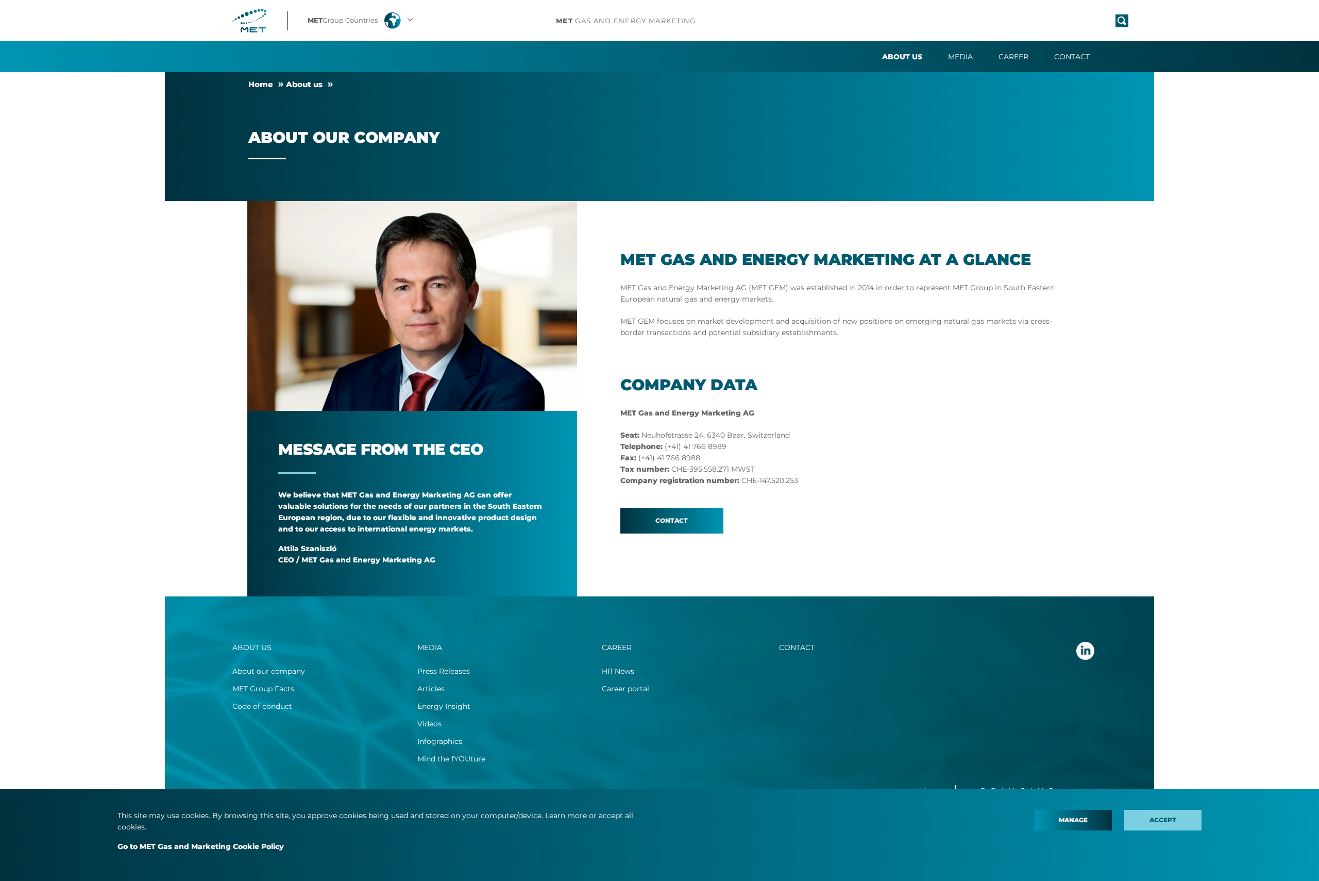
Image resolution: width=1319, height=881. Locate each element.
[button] (361, 20)
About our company (268, 671)
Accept (1162, 820)
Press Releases (443, 671)
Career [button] (1013, 56)
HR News (618, 671)
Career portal (625, 688)
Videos (429, 723)
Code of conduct (262, 706)
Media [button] (960, 56)
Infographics (439, 741)
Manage (1073, 820)
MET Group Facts (263, 688)
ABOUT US (252, 647)
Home (260, 84)
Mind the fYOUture (451, 758)
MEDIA (429, 647)
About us (304, 84)
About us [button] (902, 56)
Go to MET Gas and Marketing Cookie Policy (200, 846)
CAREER (617, 647)
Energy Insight (443, 706)
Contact (1072, 56)
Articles (431, 688)
